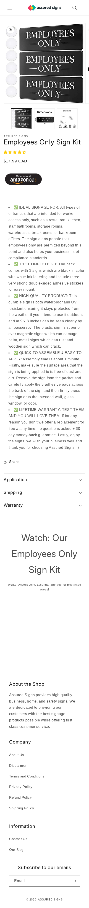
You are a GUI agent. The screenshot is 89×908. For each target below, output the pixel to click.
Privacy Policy (21, 787)
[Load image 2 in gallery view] (44, 118)
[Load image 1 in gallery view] (21, 118)
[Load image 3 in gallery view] (67, 118)
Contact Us (18, 839)
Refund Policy (20, 797)
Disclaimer (17, 765)
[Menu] (9, 8)
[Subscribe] (74, 880)
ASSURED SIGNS (50, 899)
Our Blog (16, 850)
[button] (15, 152)
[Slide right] (84, 120)
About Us (16, 755)
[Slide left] (5, 120)
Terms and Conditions (26, 776)
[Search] (74, 8)
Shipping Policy (21, 808)
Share (14, 462)
